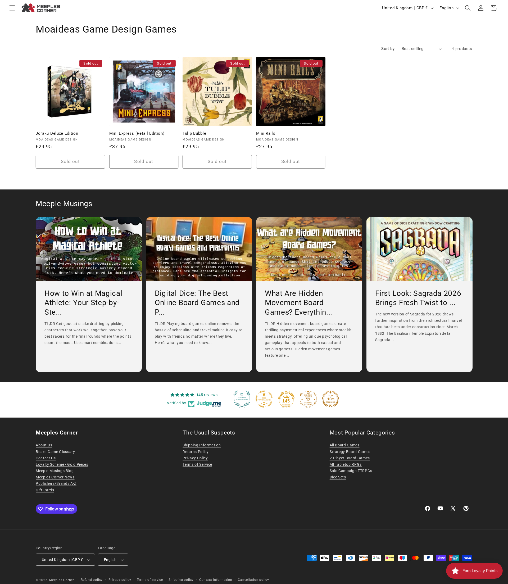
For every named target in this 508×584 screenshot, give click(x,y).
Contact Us (46, 458)
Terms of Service (197, 464)
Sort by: (388, 48)
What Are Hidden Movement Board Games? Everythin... (298, 302)
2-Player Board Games (350, 458)
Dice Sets (338, 477)
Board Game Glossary (55, 452)
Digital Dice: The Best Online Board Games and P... (197, 302)
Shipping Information (202, 445)
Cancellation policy (253, 580)
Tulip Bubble (194, 133)
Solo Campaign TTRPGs (351, 471)
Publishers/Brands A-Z (56, 483)
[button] (12, 8)
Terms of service (150, 580)
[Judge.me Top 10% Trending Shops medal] (330, 399)
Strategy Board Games (350, 452)
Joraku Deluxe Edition (57, 133)
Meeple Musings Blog (55, 471)
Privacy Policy (195, 458)
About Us (44, 445)
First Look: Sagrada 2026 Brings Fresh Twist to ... (418, 298)
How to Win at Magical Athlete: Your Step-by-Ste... (83, 302)
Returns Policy (195, 452)
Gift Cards (45, 490)
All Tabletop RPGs (346, 464)
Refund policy (92, 580)
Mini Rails (265, 133)
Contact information (215, 580)
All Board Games (345, 445)
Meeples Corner (61, 580)
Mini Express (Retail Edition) (137, 133)
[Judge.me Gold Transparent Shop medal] (264, 399)
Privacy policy (119, 580)
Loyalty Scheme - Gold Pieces (62, 464)
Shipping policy (181, 580)
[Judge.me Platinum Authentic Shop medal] (241, 399)
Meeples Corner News (55, 477)
